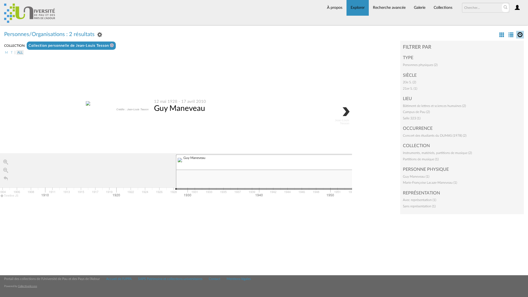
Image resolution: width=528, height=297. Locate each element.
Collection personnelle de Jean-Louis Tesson (69, 46)
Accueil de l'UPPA (119, 278)
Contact (214, 278)
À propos (334, 8)
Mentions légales (239, 278)
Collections (443, 8)
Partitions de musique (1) (421, 159)
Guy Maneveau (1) (416, 176)
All (20, 52)
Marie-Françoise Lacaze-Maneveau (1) (430, 182)
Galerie (419, 8)
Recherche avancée (389, 8)
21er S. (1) (410, 88)
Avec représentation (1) (419, 200)
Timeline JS (11, 195)
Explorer (358, 8)
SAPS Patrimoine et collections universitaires (170, 278)
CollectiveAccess (27, 286)
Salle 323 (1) (411, 118)
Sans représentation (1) (419, 206)
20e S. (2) (409, 82)
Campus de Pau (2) (416, 112)
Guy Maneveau (179, 108)
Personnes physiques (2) (420, 65)
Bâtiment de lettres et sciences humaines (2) (434, 106)
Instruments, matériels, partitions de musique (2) (437, 153)
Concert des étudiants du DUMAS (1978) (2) (434, 135)
